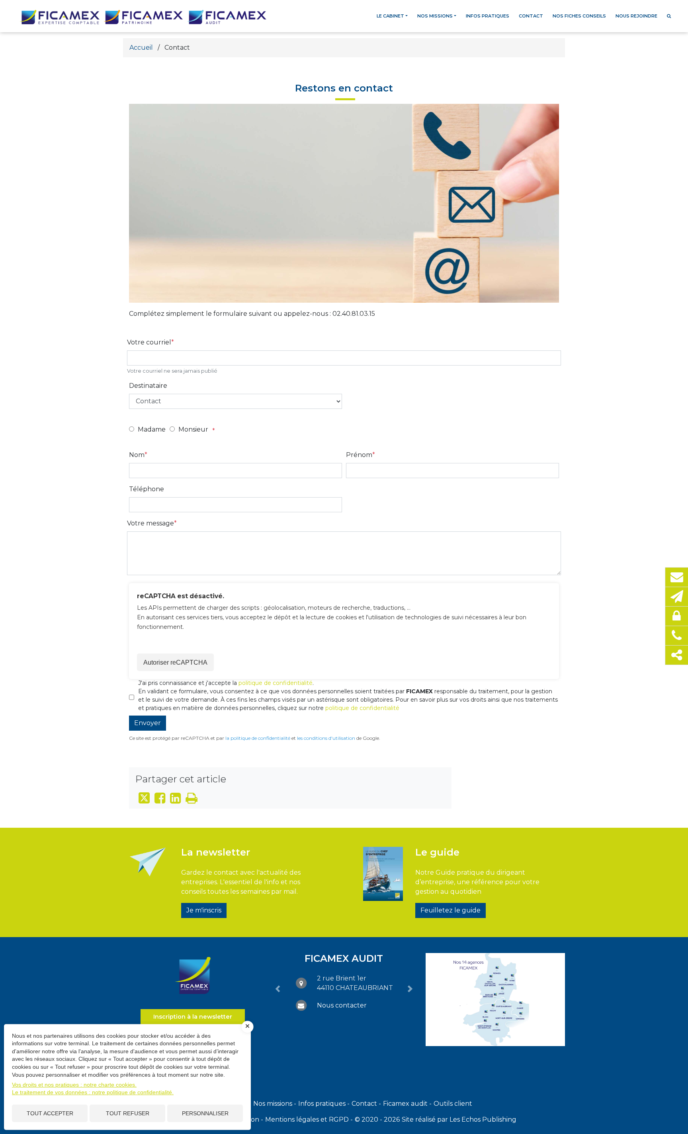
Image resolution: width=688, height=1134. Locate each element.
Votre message (150, 523)
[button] (277, 989)
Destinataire (148, 385)
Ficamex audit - (407, 1103)
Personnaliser (205, 1113)
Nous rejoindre (636, 16)
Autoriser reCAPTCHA (175, 662)
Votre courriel (149, 342)
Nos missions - (274, 1103)
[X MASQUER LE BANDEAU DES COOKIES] (247, 1026)
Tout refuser (127, 1113)
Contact (531, 16)
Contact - (366, 1103)
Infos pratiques (487, 16)
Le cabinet (390, 16)
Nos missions (435, 16)
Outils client (453, 1103)
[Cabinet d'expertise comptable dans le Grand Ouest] (193, 975)
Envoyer (147, 723)
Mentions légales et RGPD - (309, 1119)
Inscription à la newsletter (192, 1016)
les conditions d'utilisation (326, 738)
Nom (137, 455)
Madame (152, 429)
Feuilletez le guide (450, 910)
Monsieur (193, 429)
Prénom (359, 455)
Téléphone (146, 489)
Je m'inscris (203, 910)
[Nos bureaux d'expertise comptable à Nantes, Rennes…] (495, 999)
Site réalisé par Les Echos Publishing (459, 1119)
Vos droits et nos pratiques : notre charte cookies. (74, 1084)
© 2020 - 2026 (377, 1119)
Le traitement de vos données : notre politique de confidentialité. (93, 1092)
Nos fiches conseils (579, 16)
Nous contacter (342, 1005)
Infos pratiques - (324, 1103)
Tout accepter (50, 1113)
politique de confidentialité (275, 683)
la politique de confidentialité (257, 738)
